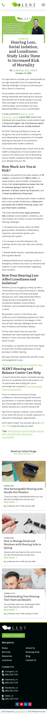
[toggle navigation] (43, 5)
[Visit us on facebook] (17, 704)
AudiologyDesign (20, 711)
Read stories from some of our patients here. (22, 365)
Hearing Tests (9, 593)
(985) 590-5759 (11, 674)
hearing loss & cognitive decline (21, 431)
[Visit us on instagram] (30, 704)
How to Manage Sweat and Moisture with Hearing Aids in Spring (22, 544)
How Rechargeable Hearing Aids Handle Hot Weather (23, 490)
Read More (9, 502)
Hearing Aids (9, 486)
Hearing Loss (23, 38)
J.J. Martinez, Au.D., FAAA (24, 70)
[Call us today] (3, 4)
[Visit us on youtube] (21, 704)
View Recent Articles (22, 454)
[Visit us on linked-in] (25, 704)
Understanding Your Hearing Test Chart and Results (21, 597)
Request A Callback (13, 635)
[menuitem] (11, 648)
